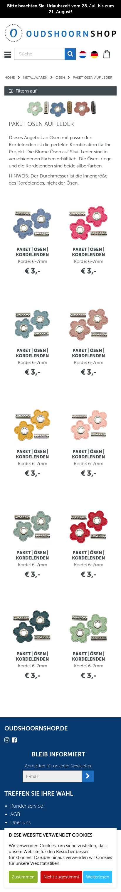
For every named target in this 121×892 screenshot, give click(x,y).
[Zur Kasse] (107, 53)
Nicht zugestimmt (61, 877)
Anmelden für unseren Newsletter (58, 765)
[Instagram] (7, 741)
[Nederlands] (82, 54)
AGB (15, 814)
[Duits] (94, 54)
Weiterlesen (97, 877)
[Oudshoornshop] (60, 32)
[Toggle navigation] (7, 55)
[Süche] (70, 54)
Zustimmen (23, 877)
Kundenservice (26, 806)
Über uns (20, 822)
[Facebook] (15, 741)
